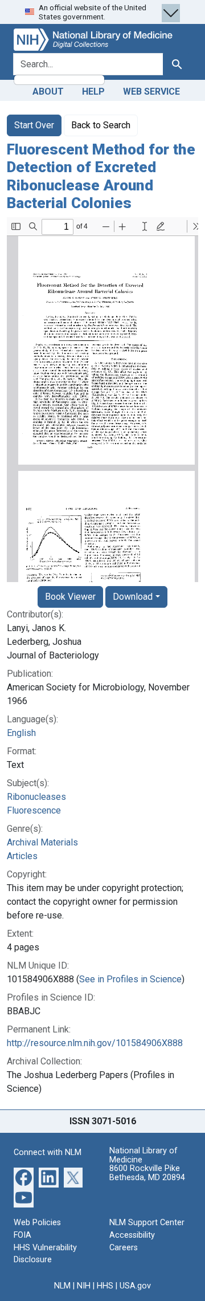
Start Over (34, 125)
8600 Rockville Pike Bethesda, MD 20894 (147, 1173)
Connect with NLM (47, 1152)
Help (93, 91)
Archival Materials (42, 842)
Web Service (151, 91)
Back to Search (100, 125)
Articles (22, 856)
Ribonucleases (36, 796)
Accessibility (132, 1235)
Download (133, 596)
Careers (123, 1248)
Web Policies (37, 1222)
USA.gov (135, 1286)
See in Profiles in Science (130, 979)
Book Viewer (70, 596)
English (21, 732)
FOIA (22, 1235)
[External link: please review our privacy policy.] (24, 1177)
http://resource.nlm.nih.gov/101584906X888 (95, 1043)
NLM (62, 1286)
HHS (105, 1286)
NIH (84, 1286)
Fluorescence (34, 810)
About (48, 91)
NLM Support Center (146, 1222)
